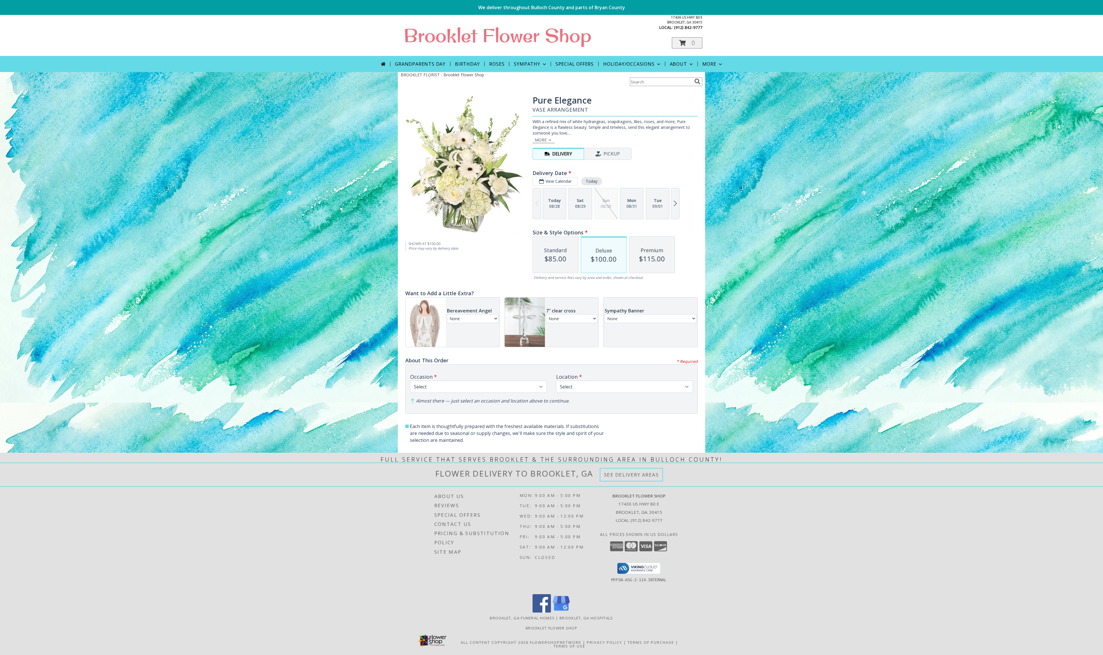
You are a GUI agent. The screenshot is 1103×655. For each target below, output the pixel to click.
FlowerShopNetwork (555, 642)
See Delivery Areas (631, 474)
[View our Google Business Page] (561, 611)
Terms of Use (569, 646)
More (709, 64)
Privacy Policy (604, 642)
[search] (697, 81)
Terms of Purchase (651, 642)
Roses (496, 64)
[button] (687, 42)
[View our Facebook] (542, 611)
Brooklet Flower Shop (497, 35)
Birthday (467, 64)
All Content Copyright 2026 (495, 642)
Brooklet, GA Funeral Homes (522, 618)
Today (591, 181)
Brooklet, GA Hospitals (586, 618)
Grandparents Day (420, 64)
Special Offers (575, 64)
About (678, 64)
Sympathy (527, 64)
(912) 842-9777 (688, 27)
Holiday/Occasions (629, 64)
